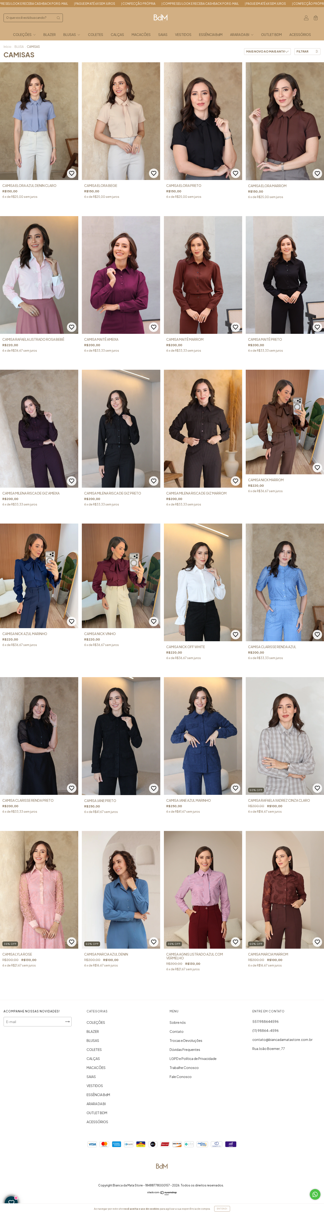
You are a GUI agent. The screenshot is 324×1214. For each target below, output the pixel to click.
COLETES (95, 34)
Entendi (222, 1209)
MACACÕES (141, 34)
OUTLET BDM (271, 34)
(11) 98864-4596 (265, 1030)
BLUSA (19, 47)
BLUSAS (69, 34)
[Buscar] (58, 18)
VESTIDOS (183, 34)
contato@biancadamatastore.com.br (282, 1039)
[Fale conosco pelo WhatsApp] (315, 1194)
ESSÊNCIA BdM (210, 34)
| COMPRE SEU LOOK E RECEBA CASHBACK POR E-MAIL (62, 3)
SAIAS (162, 34)
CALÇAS (117, 34)
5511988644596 (265, 1021)
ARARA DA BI (240, 34)
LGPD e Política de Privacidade (193, 1058)
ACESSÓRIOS (300, 34)
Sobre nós (178, 1022)
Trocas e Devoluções (186, 1040)
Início (7, 47)
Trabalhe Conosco (184, 1067)
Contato (177, 1031)
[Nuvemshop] (162, 1194)
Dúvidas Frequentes (185, 1049)
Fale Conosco (181, 1076)
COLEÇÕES (22, 34)
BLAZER (49, 34)
